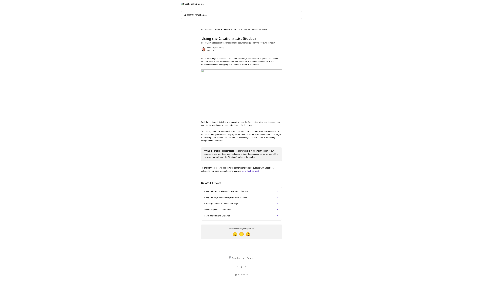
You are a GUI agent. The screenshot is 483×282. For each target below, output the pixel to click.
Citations (236, 29)
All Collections (206, 29)
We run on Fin (243, 274)
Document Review (222, 29)
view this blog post (250, 171)
